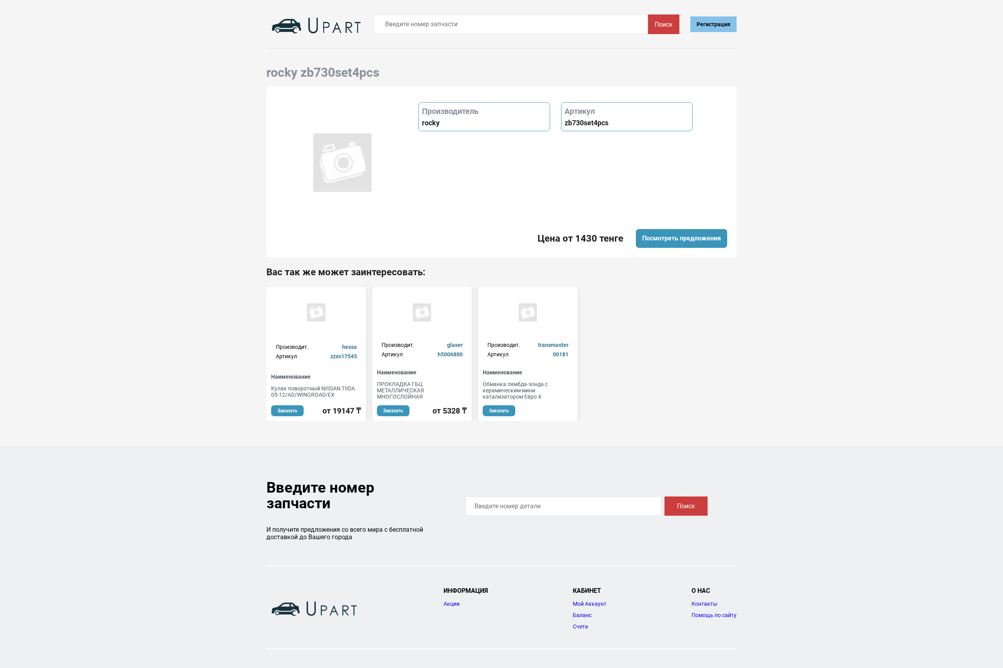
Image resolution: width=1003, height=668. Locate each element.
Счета (580, 626)
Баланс (582, 615)
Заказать (287, 410)
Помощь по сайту (714, 615)
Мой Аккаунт (590, 604)
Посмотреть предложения (681, 238)
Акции (452, 604)
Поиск (664, 24)
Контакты (704, 604)
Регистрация (713, 24)
